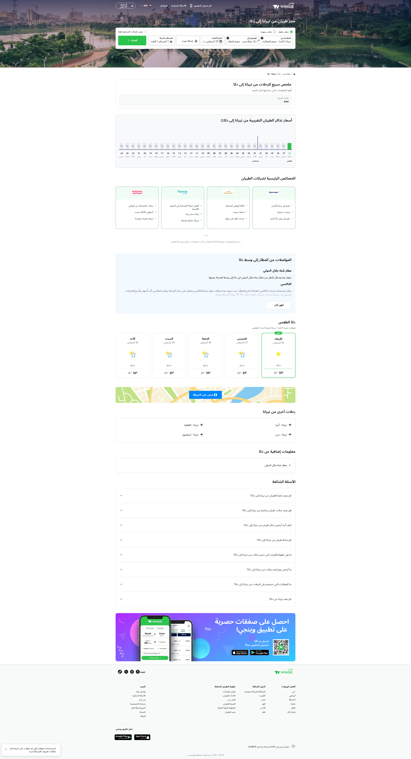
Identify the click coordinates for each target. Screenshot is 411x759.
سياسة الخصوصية (138, 704)
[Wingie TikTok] (120, 672)
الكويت (262, 695)
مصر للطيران (230, 712)
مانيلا (293, 704)
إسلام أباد (291, 712)
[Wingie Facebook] (138, 672)
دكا (279, 74)
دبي (293, 691)
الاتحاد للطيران (229, 695)
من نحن (142, 699)
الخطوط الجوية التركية (227, 708)
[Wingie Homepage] (284, 6)
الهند (263, 704)
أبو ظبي (292, 695)
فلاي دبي (231, 699)
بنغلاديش (287, 74)
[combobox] (276, 41)
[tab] (206, 235)
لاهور (293, 708)
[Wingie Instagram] (132, 672)
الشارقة (292, 699)
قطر (263, 712)
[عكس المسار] (259, 40)
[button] (289, 146)
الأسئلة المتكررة (139, 695)
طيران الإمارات (229, 691)
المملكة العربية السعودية (255, 691)
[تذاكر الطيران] (294, 74)
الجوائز (143, 716)
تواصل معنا (141, 691)
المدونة (143, 712)
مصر (263, 699)
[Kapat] (5, 750)
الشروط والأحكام (138, 708)
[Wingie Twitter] (126, 672)
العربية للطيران (229, 704)
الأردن (262, 708)
